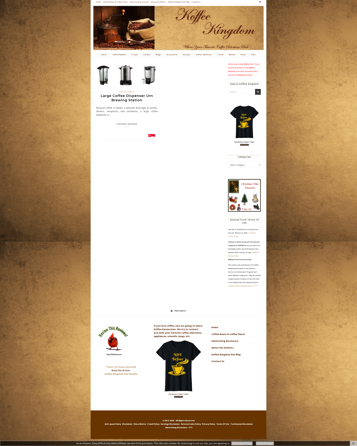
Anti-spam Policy (113, 424)
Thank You (112, 366)
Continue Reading (126, 124)
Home (98, 2)
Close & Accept (264, 443)
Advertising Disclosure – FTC (179, 427)
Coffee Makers (119, 54)
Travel (220, 54)
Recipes (186, 54)
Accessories (172, 54)
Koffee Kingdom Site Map (179, 2)
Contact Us (196, 2)
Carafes (146, 54)
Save (153, 136)
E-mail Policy (153, 424)
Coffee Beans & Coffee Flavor (115, 2)
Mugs (158, 54)
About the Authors (158, 2)
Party (243, 54)
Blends (232, 54)
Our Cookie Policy (242, 443)
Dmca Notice (140, 424)
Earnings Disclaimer (170, 424)
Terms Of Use (222, 424)
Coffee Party (127, 92)
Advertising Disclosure (139, 2)
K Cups (135, 54)
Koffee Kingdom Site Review (121, 373)
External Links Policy (191, 424)
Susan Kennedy (126, 366)
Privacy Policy (208, 424)
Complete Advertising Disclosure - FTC (242, 286)
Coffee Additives (204, 54)
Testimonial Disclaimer (242, 424)
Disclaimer (127, 424)
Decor (104, 54)
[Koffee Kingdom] (178, 28)
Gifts (253, 54)
